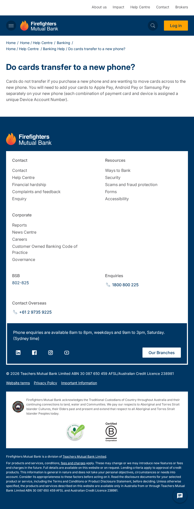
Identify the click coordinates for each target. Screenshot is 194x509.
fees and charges (73, 463)
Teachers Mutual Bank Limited (84, 456)
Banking (63, 42)
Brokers (181, 7)
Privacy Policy (45, 383)
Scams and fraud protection (131, 184)
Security (112, 177)
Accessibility (117, 198)
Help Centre (140, 7)
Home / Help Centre (36, 42)
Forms (111, 191)
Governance (23, 259)
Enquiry (19, 198)
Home (11, 42)
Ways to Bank (118, 170)
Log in (176, 25)
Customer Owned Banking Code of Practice (45, 249)
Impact (118, 7)
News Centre (24, 232)
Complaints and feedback (36, 191)
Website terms (18, 383)
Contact (162, 7)
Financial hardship (29, 184)
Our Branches (162, 352)
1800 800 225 (125, 284)
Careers (19, 239)
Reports (19, 225)
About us (99, 7)
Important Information (79, 383)
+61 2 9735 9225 (35, 312)
